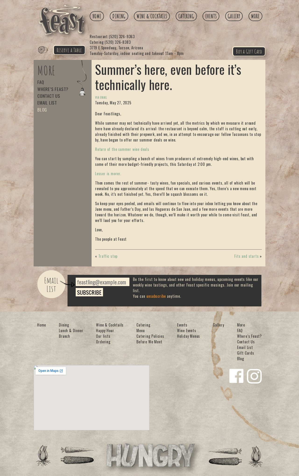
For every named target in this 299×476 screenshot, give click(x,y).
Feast (46, 55)
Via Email (101, 97)
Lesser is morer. (108, 173)
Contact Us (48, 95)
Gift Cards (245, 353)
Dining (118, 16)
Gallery (234, 16)
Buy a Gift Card (249, 51)
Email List (47, 102)
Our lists (103, 336)
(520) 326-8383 (110, 42)
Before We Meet (149, 342)
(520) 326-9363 (112, 36)
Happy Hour (105, 330)
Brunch (64, 336)
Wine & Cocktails (152, 16)
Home (97, 16)
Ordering (103, 342)
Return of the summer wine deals (122, 149)
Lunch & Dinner (71, 330)
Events (211, 16)
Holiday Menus (188, 336)
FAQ (40, 82)
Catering (186, 16)
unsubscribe (156, 296)
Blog (42, 109)
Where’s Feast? (52, 89)
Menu (140, 330)
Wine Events (186, 330)
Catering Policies (150, 336)
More (255, 16)
